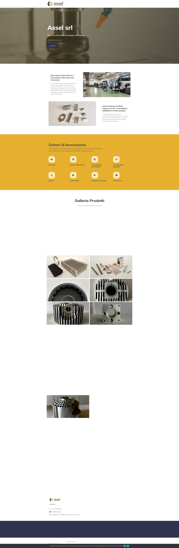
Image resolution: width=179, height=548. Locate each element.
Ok (124, 545)
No (128, 545)
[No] (177, 546)
